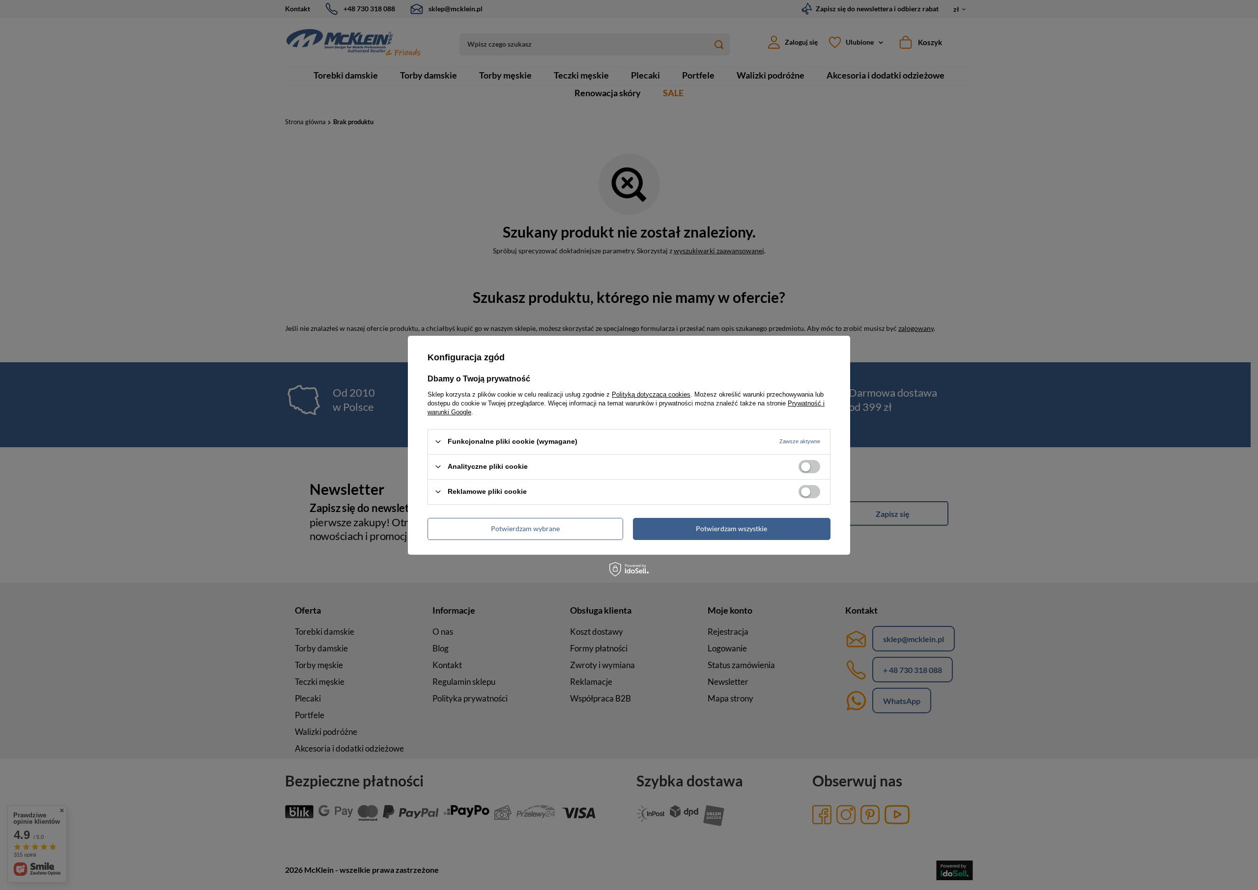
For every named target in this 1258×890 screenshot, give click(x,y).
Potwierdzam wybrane (525, 528)
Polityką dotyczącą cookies (651, 394)
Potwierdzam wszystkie (731, 528)
